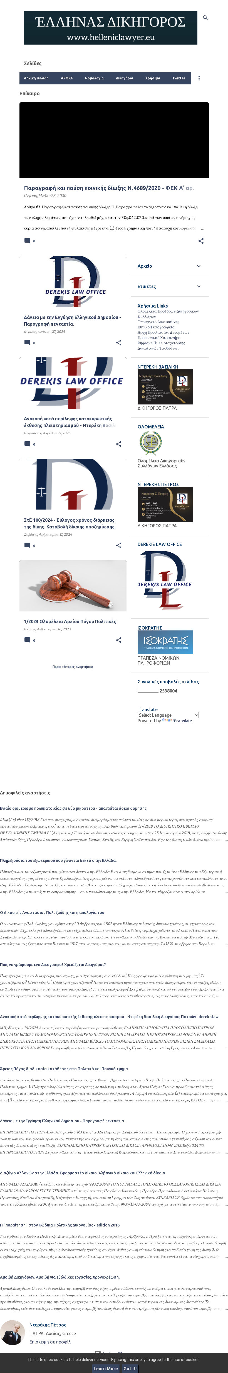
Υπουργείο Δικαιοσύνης (158, 321)
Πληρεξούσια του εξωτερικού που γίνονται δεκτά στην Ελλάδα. (58, 860)
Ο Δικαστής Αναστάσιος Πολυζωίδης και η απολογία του (52, 912)
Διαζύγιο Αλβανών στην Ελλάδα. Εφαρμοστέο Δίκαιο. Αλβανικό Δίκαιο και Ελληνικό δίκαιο (82, 1173)
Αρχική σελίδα (36, 78)
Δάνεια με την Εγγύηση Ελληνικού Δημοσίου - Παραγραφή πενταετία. (62, 1121)
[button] (201, 241)
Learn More (106, 1368)
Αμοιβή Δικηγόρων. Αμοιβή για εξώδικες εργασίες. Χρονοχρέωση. (60, 1277)
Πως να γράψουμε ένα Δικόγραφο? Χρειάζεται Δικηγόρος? (53, 964)
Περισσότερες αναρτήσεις (73, 667)
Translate (182, 720)
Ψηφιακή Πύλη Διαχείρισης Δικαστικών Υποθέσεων (161, 345)
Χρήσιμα (152, 78)
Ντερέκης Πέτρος (47, 1324)
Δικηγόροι (124, 78)
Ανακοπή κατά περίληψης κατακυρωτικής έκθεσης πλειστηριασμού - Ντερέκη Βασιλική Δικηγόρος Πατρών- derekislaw (109, 1016)
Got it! (130, 1368)
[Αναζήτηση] (205, 18)
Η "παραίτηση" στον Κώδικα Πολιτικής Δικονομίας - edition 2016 (60, 1225)
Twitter (178, 78)
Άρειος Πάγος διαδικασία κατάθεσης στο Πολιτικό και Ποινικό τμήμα (64, 1069)
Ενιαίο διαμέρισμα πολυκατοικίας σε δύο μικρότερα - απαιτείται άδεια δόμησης (73, 808)
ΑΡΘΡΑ (67, 78)
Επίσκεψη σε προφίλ (50, 1341)
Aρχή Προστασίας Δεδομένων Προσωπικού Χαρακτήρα (164, 335)
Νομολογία (94, 78)
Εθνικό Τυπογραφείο (156, 327)
